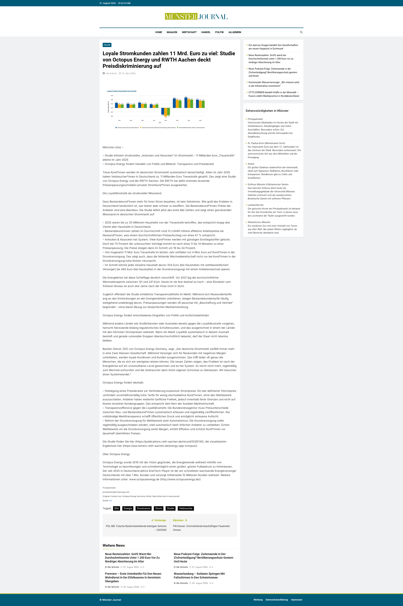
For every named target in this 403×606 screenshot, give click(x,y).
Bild (116, 508)
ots (110, 500)
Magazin (172, 32)
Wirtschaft (189, 32)
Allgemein (235, 32)
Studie (170, 508)
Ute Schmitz (111, 73)
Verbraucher (186, 508)
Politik (219, 32)
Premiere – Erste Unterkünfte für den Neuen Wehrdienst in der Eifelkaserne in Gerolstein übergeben (133, 577)
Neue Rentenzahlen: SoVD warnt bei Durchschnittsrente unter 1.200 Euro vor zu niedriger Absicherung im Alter (132, 557)
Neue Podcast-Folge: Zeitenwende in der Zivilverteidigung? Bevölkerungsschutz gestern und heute (203, 557)
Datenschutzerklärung (277, 599)
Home (158, 32)
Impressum (296, 599)
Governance (143, 508)
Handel (205, 32)
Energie (128, 508)
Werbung (258, 599)
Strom (158, 508)
